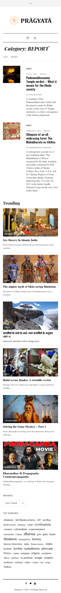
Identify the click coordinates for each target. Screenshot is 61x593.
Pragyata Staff (35, 95)
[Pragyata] (30, 20)
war (42, 562)
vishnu (35, 562)
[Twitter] (30, 583)
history (36, 539)
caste (30, 524)
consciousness (37, 529)
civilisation (43, 524)
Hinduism (10, 539)
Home (5, 57)
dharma (29, 533)
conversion (9, 534)
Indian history (37, 543)
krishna (18, 548)
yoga (47, 562)
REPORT (43, 74)
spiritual (15, 557)
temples (48, 557)
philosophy (47, 548)
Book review (10, 524)
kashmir (8, 548)
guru (45, 534)
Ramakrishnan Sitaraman (40, 148)
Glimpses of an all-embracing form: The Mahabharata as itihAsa (40, 138)
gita (39, 534)
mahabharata (32, 548)
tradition (8, 562)
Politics (8, 553)
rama (16, 553)
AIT (39, 519)
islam (49, 544)
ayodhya (46, 519)
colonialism (20, 529)
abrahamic (8, 519)
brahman (22, 524)
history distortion (13, 544)
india (26, 544)
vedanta (19, 562)
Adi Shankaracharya (25, 519)
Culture (19, 534)
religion (35, 553)
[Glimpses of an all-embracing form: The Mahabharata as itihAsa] (11, 131)
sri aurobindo (26, 557)
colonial (8, 529)
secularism (46, 553)
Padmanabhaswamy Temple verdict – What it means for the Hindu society (41, 83)
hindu (52, 534)
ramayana (25, 553)
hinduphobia (24, 539)
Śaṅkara (7, 566)
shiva (6, 557)
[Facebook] (26, 583)
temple (38, 558)
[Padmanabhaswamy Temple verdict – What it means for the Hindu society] (11, 74)
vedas (27, 562)
